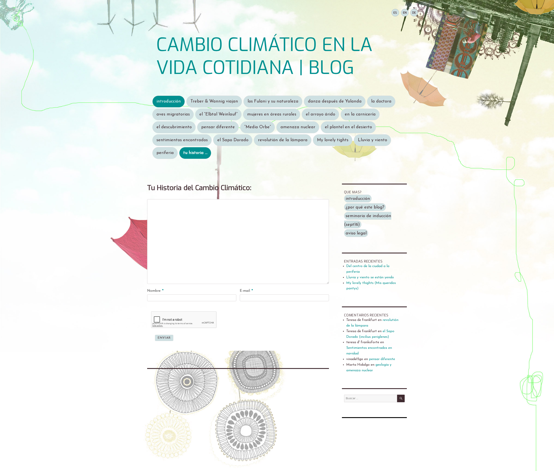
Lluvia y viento (372, 140)
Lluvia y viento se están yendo (370, 277)
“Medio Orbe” (257, 127)
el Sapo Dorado (232, 140)
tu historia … (195, 153)
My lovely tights (332, 140)
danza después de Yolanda (335, 101)
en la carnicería (360, 114)
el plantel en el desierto (348, 127)
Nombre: (155, 291)
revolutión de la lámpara (283, 140)
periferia (165, 153)
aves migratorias (173, 114)
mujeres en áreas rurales (271, 114)
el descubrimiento (174, 127)
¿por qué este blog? (365, 207)
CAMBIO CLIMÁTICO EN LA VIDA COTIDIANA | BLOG (264, 56)
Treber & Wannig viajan (214, 101)
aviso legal (356, 233)
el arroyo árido (320, 114)
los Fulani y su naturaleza (273, 101)
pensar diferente (218, 127)
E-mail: (246, 291)
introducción (168, 101)
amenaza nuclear (297, 127)
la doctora (381, 101)
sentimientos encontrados (182, 140)
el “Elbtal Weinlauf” (218, 114)
